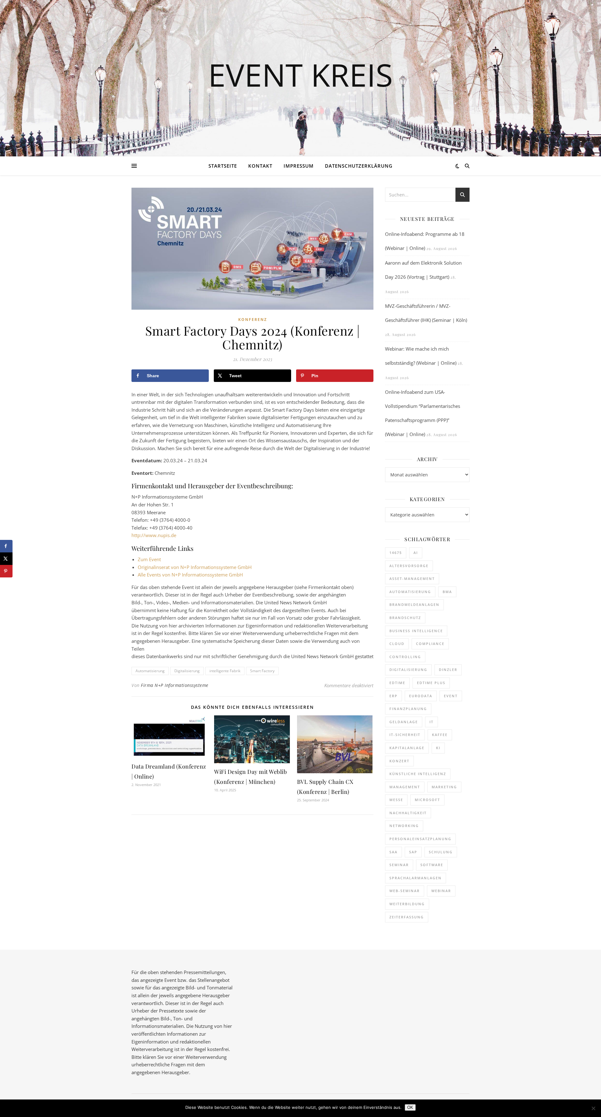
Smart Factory (262, 670)
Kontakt (260, 166)
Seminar (399, 864)
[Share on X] (6, 558)
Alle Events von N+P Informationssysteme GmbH (190, 574)
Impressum (299, 166)
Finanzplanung (408, 708)
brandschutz (405, 617)
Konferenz (252, 319)
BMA (447, 591)
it (431, 721)
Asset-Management (412, 578)
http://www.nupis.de (153, 535)
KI (438, 747)
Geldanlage (403, 721)
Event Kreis (300, 74)
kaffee (440, 734)
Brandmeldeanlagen (414, 604)
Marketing (444, 786)
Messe (396, 799)
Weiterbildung (407, 903)
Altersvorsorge (409, 565)
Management (404, 786)
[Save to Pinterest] (6, 571)
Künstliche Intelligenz (417, 773)
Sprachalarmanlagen (415, 878)
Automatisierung (150, 670)
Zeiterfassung (406, 917)
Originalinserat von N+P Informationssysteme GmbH (195, 567)
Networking (404, 825)
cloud (396, 643)
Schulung (441, 852)
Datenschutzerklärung (359, 166)
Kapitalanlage (406, 747)
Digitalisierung (187, 670)
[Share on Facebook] (6, 546)
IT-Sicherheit (404, 734)
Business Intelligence (416, 630)
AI (416, 552)
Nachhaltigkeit (408, 812)
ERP (393, 695)
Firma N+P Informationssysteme (174, 685)
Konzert (399, 761)
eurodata (420, 695)
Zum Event (149, 559)
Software (431, 864)
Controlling (405, 656)
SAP (413, 852)
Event (451, 695)
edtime (397, 682)
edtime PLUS (431, 682)
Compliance (430, 643)
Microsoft (427, 799)
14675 (395, 552)
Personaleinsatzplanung (420, 838)
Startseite (222, 166)
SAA (393, 852)
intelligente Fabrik (224, 670)
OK (410, 1107)
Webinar (441, 890)
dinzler (448, 669)
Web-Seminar (404, 890)
